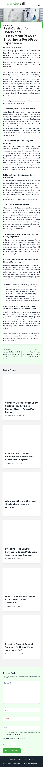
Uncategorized (8, 25)
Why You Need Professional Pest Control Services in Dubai (31, 353)
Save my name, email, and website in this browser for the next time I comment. (23, 733)
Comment (8, 683)
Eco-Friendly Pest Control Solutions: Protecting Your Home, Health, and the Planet (11, 354)
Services (13, 759)
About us (21, 759)
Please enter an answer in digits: (14, 738)
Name (6, 710)
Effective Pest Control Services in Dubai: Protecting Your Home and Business (21, 552)
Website (6, 727)
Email (6, 719)
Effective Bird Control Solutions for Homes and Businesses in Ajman (19, 456)
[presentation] (21, 386)
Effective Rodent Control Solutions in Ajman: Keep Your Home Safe (19, 647)
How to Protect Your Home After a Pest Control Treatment (20, 599)
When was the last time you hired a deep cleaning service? (20, 504)
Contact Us (29, 759)
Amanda (7, 47)
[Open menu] (38, 4)
